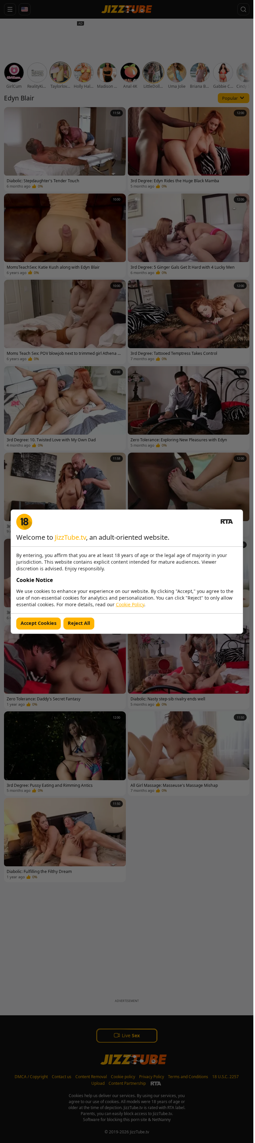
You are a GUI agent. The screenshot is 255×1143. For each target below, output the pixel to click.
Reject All (79, 623)
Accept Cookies (38, 623)
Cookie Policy (130, 604)
